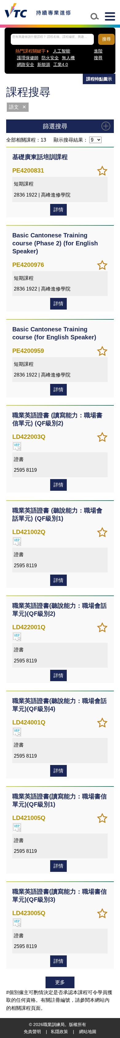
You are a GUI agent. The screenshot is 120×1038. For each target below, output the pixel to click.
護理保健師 (27, 58)
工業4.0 (60, 64)
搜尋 (106, 39)
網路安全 (25, 64)
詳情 (58, 209)
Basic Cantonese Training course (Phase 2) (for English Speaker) (55, 243)
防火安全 (50, 58)
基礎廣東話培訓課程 (40, 157)
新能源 (43, 64)
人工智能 (61, 51)
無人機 (68, 58)
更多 (60, 982)
